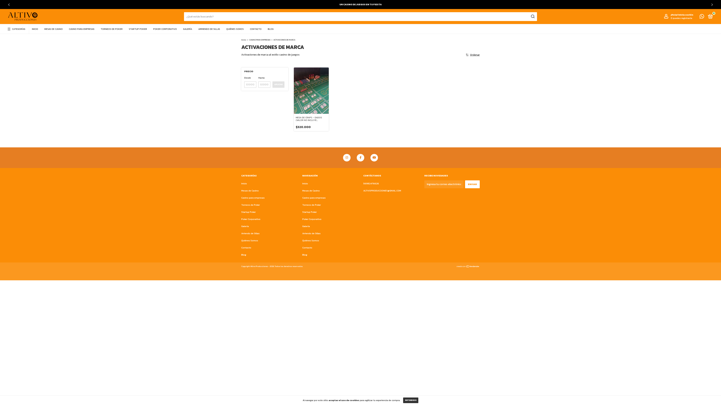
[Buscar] (532, 16)
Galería (187, 29)
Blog (271, 29)
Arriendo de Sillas (209, 29)
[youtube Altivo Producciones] (374, 157)
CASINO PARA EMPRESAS (259, 39)
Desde (247, 78)
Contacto (256, 29)
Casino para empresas (81, 29)
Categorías (18, 29)
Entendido (410, 400)
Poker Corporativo (165, 29)
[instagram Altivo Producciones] (347, 157)
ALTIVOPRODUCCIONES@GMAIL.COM (382, 190)
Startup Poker (138, 29)
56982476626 (371, 183)
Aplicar (278, 84)
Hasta (261, 78)
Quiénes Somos (235, 29)
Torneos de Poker (112, 29)
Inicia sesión (685, 14)
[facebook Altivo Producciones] (360, 157)
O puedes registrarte (681, 18)
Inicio (35, 29)
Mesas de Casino (53, 29)
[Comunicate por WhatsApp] (702, 17)
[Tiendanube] (468, 267)
